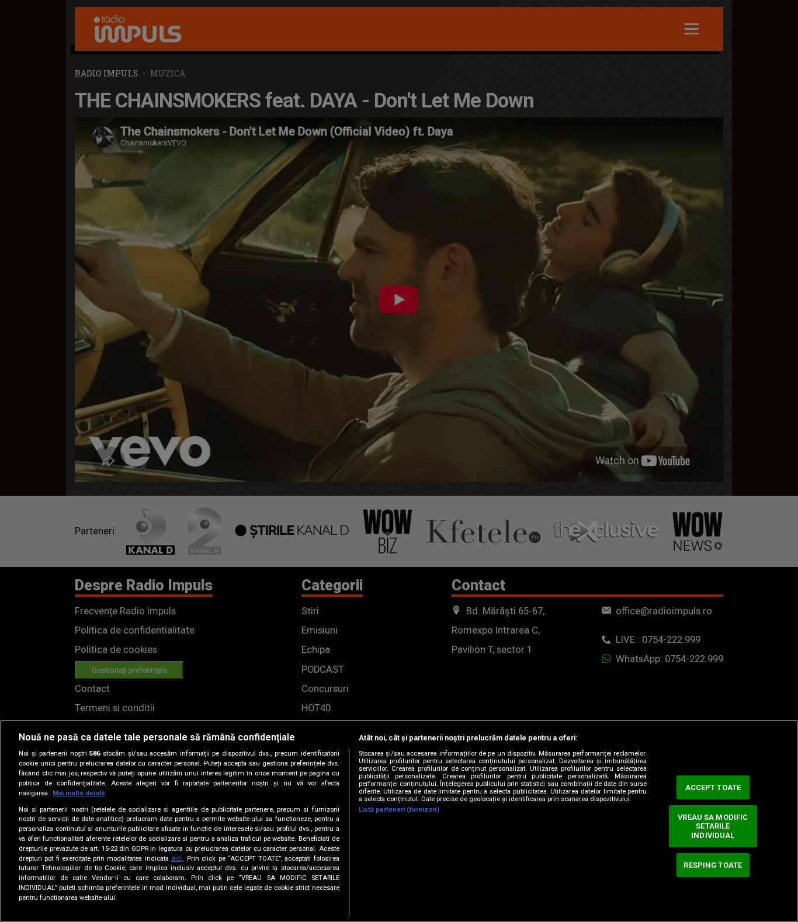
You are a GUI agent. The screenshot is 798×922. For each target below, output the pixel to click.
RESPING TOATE (712, 864)
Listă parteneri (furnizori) (399, 809)
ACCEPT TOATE (713, 787)
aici (177, 858)
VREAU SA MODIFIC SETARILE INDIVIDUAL (713, 826)
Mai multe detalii (79, 793)
